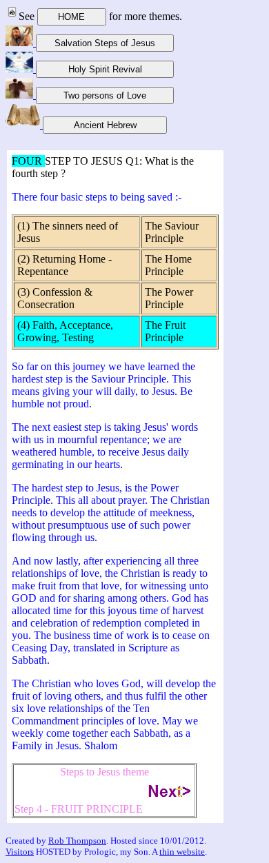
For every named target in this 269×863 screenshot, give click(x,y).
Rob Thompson (77, 840)
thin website (182, 851)
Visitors (20, 851)
